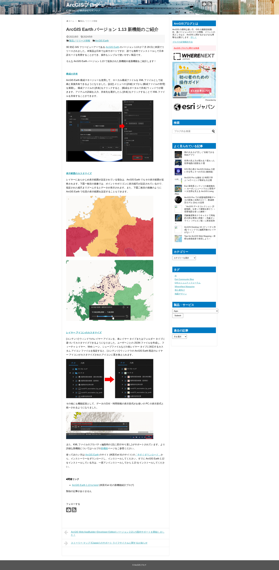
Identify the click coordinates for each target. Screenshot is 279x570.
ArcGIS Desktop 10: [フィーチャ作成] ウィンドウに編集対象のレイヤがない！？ (200, 229)
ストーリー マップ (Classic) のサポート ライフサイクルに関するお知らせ (109, 543)
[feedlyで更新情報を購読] (204, 3)
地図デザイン (181, 294)
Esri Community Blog (184, 279)
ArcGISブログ (83, 5)
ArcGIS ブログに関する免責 (186, 48)
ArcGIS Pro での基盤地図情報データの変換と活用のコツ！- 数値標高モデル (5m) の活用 (199, 200)
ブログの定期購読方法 (182, 42)
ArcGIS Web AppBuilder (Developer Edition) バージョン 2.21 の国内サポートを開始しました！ (117, 533)
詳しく (194, 37)
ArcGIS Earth (102, 40)
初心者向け (180, 290)
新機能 (104, 448)
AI (176, 276)
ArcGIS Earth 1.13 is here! (85, 485)
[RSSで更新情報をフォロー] (209, 3)
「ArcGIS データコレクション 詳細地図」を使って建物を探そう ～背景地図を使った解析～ (199, 209)
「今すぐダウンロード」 (148, 454)
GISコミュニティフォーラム (188, 283)
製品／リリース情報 (79, 40)
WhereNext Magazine (185, 286)
